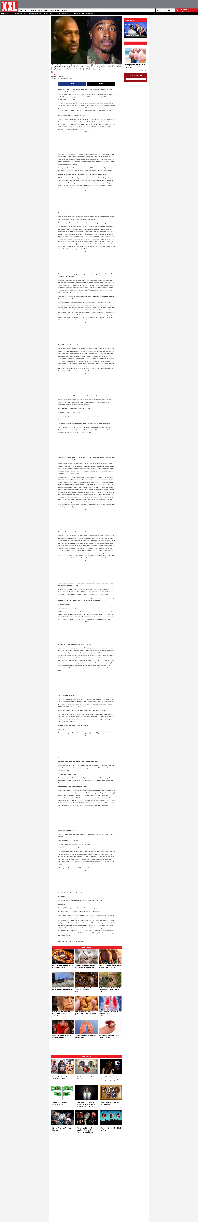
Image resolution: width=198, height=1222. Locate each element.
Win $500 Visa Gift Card (92, 13)
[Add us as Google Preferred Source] (157, 10)
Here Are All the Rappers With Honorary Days (110, 1103)
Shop (45, 10)
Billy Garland (71, 941)
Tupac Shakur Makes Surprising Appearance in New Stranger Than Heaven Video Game (111, 1079)
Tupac (75, 941)
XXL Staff (54, 74)
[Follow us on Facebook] (173, 10)
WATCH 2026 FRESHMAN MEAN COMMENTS (33, 13)
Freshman (33, 10)
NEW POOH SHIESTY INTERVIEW (77, 13)
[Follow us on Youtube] (169, 10)
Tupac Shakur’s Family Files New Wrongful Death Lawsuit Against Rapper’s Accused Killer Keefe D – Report (86, 1104)
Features (52, 10)
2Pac (66, 941)
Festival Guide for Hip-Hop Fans (134, 35)
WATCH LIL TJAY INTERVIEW (62, 13)
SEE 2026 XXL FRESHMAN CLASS (14, 13)
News (21, 10)
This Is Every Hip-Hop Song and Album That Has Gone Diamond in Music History (85, 1130)
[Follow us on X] (165, 10)
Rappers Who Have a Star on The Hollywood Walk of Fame (61, 1078)
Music (26, 10)
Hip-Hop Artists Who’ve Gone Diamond (61, 1129)
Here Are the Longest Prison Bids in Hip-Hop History (86, 1078)
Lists (58, 10)
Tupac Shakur (81, 941)
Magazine (64, 10)
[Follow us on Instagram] (161, 10)
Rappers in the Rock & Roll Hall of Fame (111, 1129)
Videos (40, 10)
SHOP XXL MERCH (50, 13)
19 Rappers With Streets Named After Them (60, 1103)
